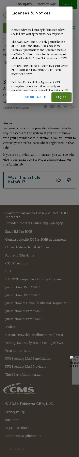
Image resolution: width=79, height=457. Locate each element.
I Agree (61, 97)
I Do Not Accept (36, 97)
